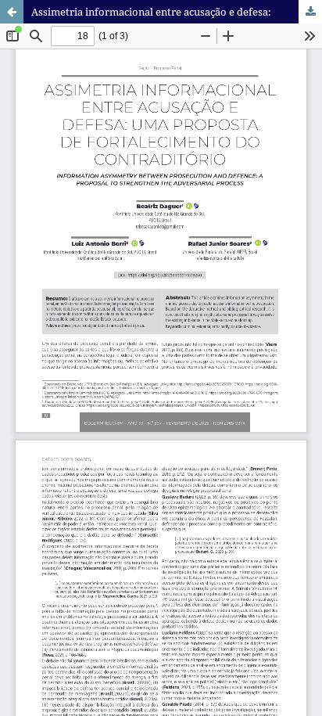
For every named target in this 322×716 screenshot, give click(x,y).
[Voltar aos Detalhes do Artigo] (11, 11)
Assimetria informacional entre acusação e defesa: (151, 12)
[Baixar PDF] (310, 11)
